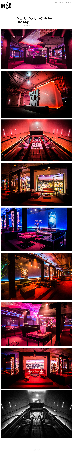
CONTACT (63, 2)
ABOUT (56, 2)
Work (60, 2)
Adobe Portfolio (38, 449)
